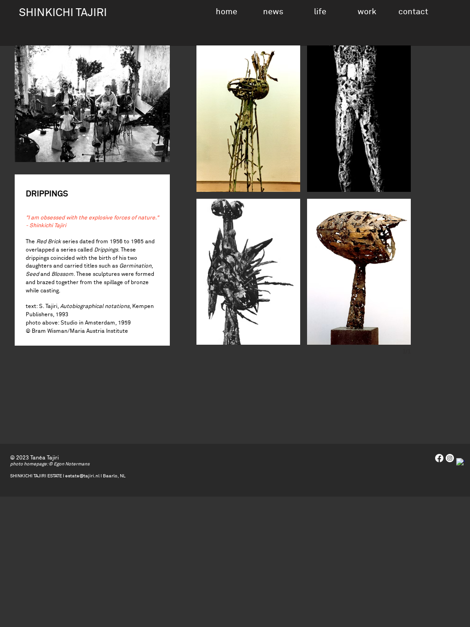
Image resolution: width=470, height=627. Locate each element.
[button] (320, 11)
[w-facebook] (460, 462)
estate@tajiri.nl (82, 476)
